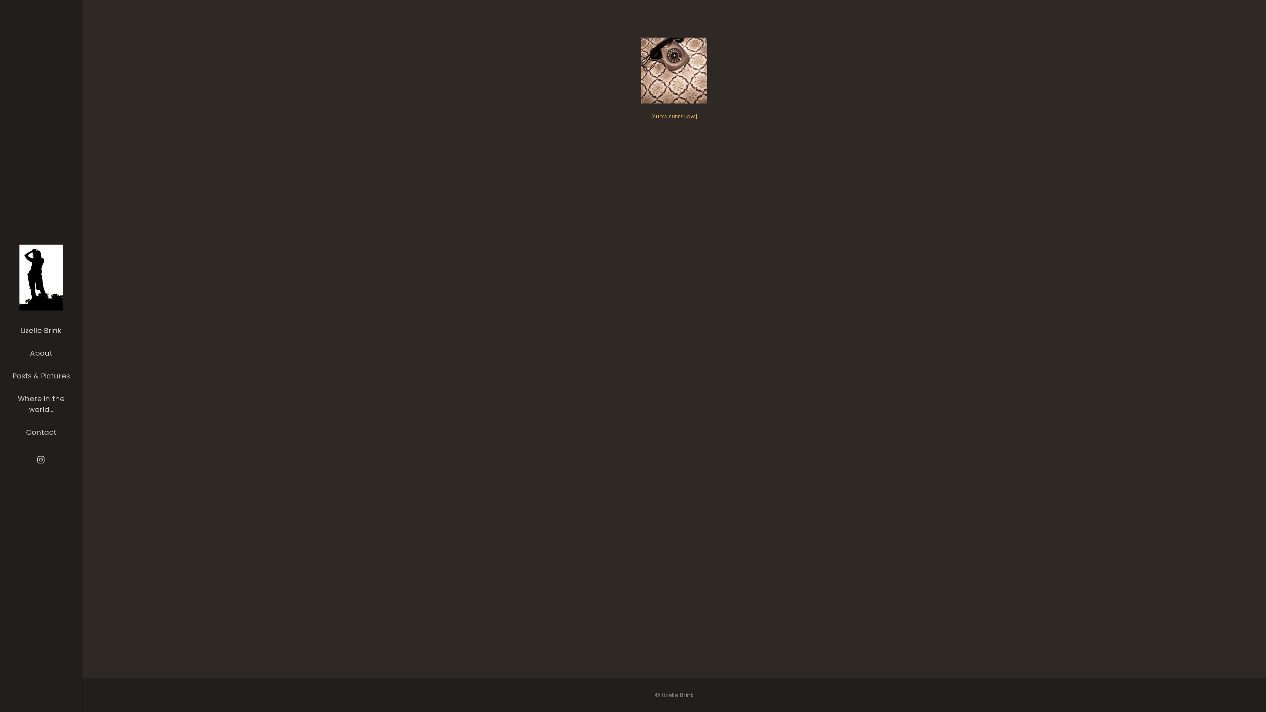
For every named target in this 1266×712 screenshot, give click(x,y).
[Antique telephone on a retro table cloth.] (674, 71)
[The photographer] (41, 278)
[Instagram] (41, 459)
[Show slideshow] (674, 117)
